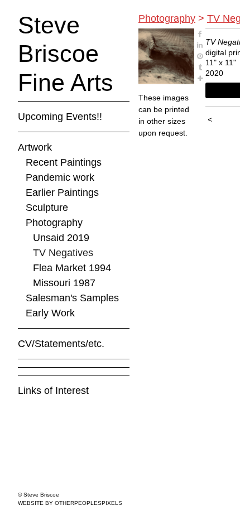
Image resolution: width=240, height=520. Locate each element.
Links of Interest (53, 390)
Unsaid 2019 (61, 237)
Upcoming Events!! (60, 116)
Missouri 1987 (64, 282)
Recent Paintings (64, 162)
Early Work (50, 313)
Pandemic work (60, 177)
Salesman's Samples (72, 298)
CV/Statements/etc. (61, 343)
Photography (54, 222)
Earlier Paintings (62, 192)
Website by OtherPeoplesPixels (70, 503)
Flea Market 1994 (72, 267)
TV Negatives (63, 252)
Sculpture (47, 207)
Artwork (35, 147)
